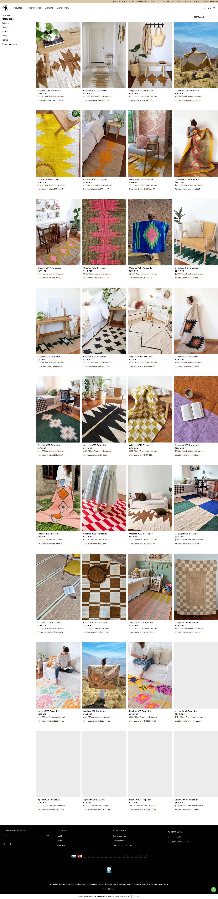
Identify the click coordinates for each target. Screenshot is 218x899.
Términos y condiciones (122, 845)
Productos (17, 8)
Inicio (4, 15)
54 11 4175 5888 (174, 837)
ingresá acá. (140, 884)
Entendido (136, 896)
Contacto (49, 8)
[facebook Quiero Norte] (10, 844)
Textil (59, 836)
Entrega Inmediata (9, 44)
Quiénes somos (34, 8)
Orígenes (6, 23)
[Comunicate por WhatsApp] (213, 889)
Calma (4, 35)
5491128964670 (175, 832)
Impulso (5, 27)
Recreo (5, 40)
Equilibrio (5, 31)
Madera (60, 840)
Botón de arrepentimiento (158, 884)
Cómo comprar (63, 8)
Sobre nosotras (119, 836)
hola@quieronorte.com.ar (179, 841)
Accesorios (61, 845)
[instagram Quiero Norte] (4, 844)
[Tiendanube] (109, 889)
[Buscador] (205, 8)
